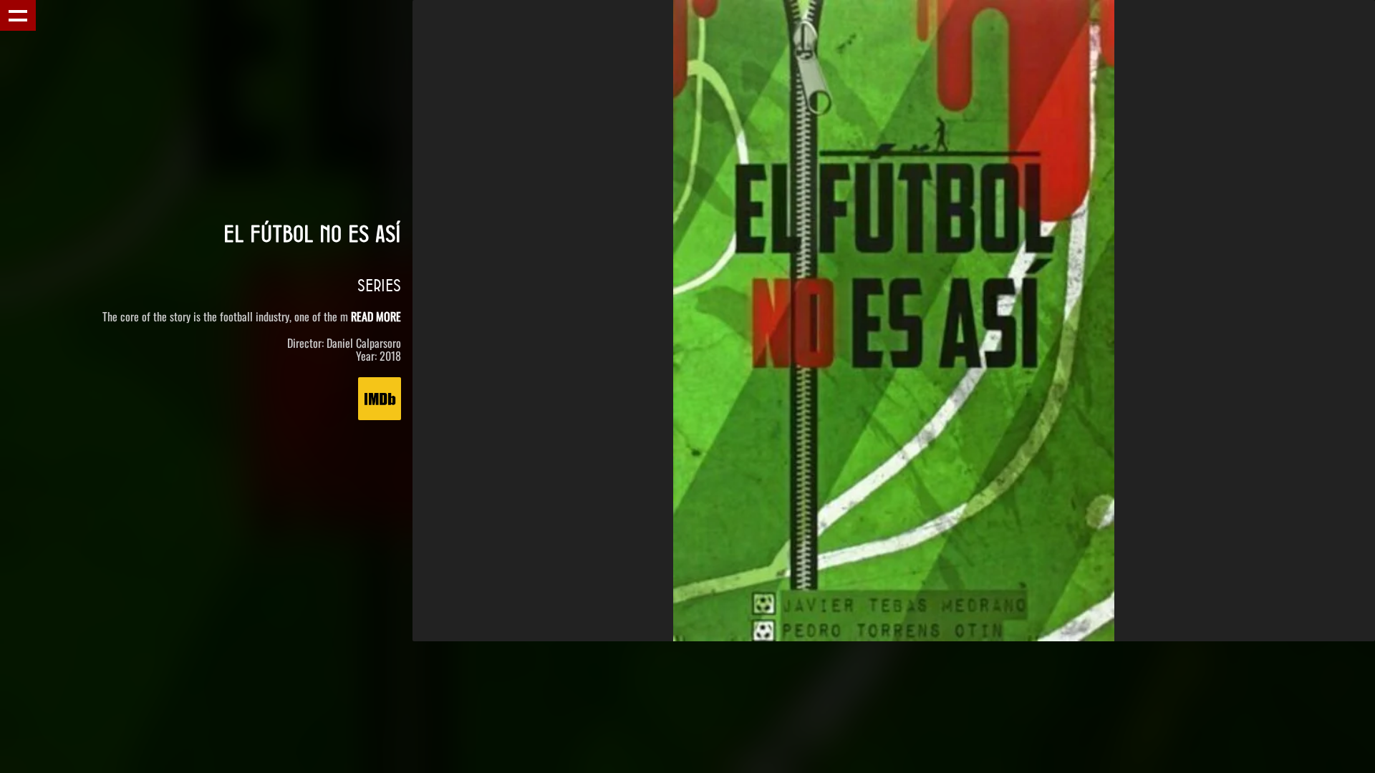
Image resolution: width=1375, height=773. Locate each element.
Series (379, 285)
